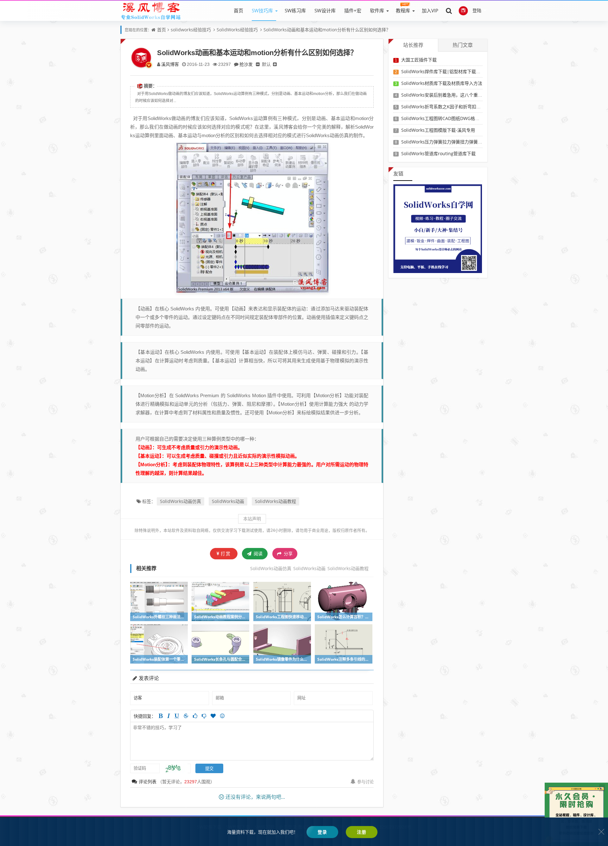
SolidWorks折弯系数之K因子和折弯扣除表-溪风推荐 (452, 107)
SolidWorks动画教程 (275, 501)
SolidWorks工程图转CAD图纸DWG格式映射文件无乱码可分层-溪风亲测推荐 (476, 118)
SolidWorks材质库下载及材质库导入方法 (441, 83)
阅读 (257, 553)
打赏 (226, 553)
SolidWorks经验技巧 (237, 30)
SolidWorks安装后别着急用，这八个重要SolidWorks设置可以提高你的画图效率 (480, 95)
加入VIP (430, 10)
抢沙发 (246, 64)
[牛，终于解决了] (204, 716)
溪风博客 (170, 64)
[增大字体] (275, 64)
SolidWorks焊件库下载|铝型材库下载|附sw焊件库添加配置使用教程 (469, 71)
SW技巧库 (262, 10)
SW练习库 (295, 10)
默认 (266, 64)
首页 (238, 10)
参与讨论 (365, 782)
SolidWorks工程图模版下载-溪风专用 (438, 130)
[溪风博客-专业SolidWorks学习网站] (150, 10)
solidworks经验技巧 (191, 30)
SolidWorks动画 (228, 501)
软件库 (377, 10)
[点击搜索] (449, 10)
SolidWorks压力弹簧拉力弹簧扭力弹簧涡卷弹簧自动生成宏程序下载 (468, 142)
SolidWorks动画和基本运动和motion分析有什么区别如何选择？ (326, 30)
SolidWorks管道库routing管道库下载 (438, 153)
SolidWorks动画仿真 (180, 501)
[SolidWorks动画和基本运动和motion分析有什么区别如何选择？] (252, 217)
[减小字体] (258, 64)
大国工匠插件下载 (419, 60)
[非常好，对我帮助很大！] (213, 716)
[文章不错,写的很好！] (195, 716)
